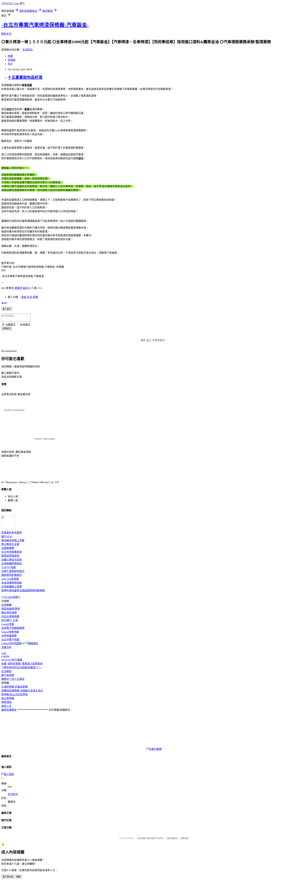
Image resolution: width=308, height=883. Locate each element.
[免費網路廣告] (31, 643)
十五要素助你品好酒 (25, 77)
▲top (4, 302)
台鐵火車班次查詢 (11, 559)
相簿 (10, 56)
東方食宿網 (7, 675)
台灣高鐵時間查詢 (11, 563)
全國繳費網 (7, 548)
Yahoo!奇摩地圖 (10, 632)
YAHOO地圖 (8, 567)
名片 (10, 63)
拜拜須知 (6, 702)
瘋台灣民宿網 (9, 612)
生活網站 (6, 671)
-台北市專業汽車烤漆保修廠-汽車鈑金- (45, 25)
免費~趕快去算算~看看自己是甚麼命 (22, 663)
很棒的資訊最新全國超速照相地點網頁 (23, 590)
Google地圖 (7, 624)
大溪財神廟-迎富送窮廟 (14, 686)
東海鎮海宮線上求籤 (12, 540)
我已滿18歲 (8, 876)
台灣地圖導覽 (9, 635)
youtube (5, 656)
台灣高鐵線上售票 (11, 586)
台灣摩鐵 (6, 605)
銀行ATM (6, 536)
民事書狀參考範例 (11, 532)
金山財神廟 (7, 698)
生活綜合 (27, 49)
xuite (3, 653)
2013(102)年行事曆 (11, 659)
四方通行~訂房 (9, 620)
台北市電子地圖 (10, 639)
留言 (25, 288)
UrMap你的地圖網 (11, 643)
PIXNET (130, 838)
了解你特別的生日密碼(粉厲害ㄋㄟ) (21, 667)
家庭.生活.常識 (29, 297)
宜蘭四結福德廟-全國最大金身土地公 (22, 690)
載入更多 (7, 309)
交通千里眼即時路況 (12, 571)
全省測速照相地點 (11, 582)
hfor (3, 270)
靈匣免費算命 (9, 710)
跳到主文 (6, 33)
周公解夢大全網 (10, 544)
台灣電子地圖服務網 (12, 628)
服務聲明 (184, 838)
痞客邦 (18, 288)
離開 (18, 876)
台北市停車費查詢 (11, 552)
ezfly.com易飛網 (10, 579)
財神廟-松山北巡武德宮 (14, 694)
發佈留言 (7, 328)
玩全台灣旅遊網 (10, 616)
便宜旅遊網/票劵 (10, 608)
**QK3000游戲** (11, 597)
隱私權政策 (172, 838)
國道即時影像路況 (11, 575)
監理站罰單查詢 (10, 555)
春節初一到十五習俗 (12, 679)
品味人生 (6, 706)
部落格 (11, 60)
